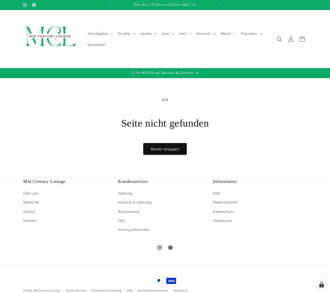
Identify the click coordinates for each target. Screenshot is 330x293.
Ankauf (29, 211)
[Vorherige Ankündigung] (110, 5)
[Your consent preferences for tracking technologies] (321, 284)
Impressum (222, 220)
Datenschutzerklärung (107, 290)
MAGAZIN (31, 202)
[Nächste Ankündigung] (220, 5)
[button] (100, 33)
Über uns (30, 193)
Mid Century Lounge (47, 290)
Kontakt (30, 220)
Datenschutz (223, 211)
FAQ (121, 220)
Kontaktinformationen (153, 290)
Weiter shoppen (165, 148)
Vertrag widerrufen (134, 229)
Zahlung (125, 193)
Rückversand (128, 211)
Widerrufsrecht (225, 202)
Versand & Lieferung (134, 202)
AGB (216, 193)
